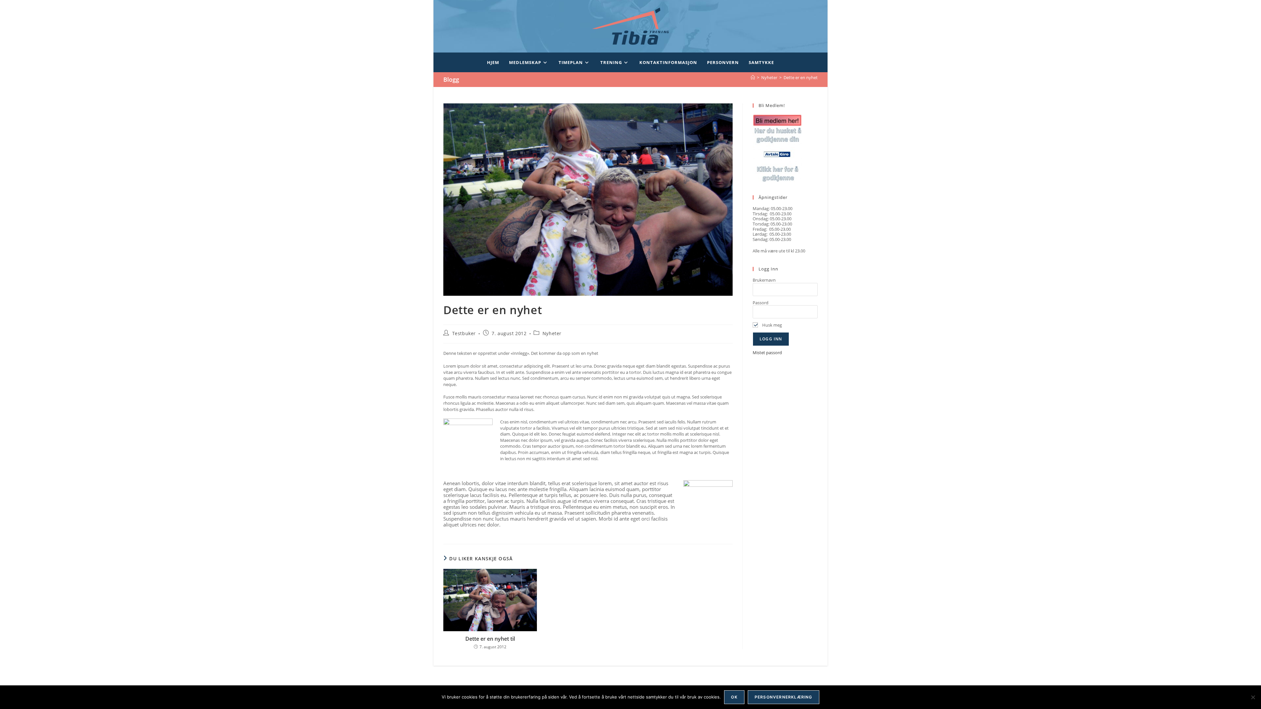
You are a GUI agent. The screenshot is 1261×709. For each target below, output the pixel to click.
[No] (1253, 697)
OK (734, 697)
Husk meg (771, 325)
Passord (760, 303)
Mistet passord (767, 352)
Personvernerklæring (783, 697)
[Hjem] (753, 77)
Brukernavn (764, 280)
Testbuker (464, 333)
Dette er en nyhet (801, 77)
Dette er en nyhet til (490, 638)
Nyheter (552, 333)
